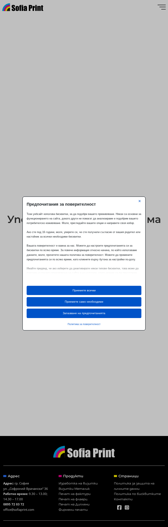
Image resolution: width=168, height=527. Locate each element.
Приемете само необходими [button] (84, 301)
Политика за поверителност (84, 324)
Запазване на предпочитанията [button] (84, 313)
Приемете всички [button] (84, 290)
